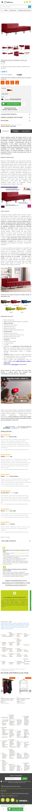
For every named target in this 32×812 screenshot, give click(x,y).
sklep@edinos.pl (11, 796)
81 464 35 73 (8, 793)
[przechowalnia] (27, 2)
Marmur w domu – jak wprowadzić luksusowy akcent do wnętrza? (12, 767)
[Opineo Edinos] (21, 800)
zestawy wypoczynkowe (7, 628)
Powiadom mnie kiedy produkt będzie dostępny (10, 109)
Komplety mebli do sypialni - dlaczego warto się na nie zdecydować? (12, 743)
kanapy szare (25, 623)
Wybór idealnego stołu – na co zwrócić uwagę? (26, 756)
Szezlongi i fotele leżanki (12, 643)
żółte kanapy (12, 627)
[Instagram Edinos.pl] (8, 800)
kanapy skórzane (5, 627)
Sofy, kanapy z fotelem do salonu (12, 634)
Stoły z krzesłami (26, 650)
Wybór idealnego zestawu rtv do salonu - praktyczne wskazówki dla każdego (12, 754)
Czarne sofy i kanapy (11, 650)
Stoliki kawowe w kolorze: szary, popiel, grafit (19, 641)
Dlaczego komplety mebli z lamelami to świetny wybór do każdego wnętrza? (26, 720)
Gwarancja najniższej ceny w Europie (12, 117)
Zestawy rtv (27, 644)
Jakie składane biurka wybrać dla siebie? (19, 768)
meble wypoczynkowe (6, 623)
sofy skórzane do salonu (22, 627)
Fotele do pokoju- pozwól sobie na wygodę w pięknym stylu (12, 733)
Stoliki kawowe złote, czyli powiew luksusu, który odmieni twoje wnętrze (4, 765)
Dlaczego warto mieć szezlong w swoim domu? (19, 722)
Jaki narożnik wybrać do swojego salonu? (4, 756)
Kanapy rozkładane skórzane (19, 650)
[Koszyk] (30, 2)
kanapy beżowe (25, 625)
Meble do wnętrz (11, 663)
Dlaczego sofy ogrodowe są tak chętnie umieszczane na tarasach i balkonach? (5, 732)
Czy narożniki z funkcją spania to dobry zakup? (19, 744)
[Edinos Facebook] (3, 800)
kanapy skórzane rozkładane (8, 624)
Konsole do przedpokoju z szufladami (27, 661)
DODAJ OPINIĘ (13, 126)
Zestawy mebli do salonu (4, 643)
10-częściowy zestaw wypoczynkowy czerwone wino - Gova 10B (16, 449)
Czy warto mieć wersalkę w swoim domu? (26, 745)
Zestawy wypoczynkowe (6, 635)
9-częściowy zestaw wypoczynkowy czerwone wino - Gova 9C (16, 469)
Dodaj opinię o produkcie (8, 541)
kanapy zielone (17, 625)
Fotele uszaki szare (3, 662)
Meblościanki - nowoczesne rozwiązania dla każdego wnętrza (5, 721)
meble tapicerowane (20, 624)
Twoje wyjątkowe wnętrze (21, 553)
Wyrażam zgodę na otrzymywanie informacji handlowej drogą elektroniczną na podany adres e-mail (17, 782)
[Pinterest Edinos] (13, 800)
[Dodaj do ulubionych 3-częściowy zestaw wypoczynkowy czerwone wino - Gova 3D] (23, 104)
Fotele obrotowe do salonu (19, 655)
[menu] (25, 2)
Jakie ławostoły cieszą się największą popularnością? (20, 756)
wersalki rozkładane (17, 623)
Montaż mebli (4, 120)
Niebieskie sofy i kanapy (11, 655)
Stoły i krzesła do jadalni (26, 635)
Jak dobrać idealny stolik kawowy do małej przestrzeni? (5, 744)
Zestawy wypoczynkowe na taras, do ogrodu (6, 649)
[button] (15, 809)
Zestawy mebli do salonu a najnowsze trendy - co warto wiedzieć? (26, 733)
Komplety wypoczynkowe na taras (20, 662)
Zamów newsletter (16, 775)
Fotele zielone (26, 655)
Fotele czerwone (4, 655)
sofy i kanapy (15, 364)
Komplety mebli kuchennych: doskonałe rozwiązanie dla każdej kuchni (27, 767)
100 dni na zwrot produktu (9, 114)
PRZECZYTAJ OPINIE (5, 126)
